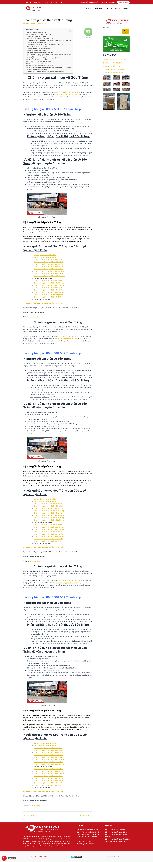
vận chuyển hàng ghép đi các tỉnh (66, 94)
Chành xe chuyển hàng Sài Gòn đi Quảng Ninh (49, 276)
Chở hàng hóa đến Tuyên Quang (114, 69)
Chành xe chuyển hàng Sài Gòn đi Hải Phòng (49, 273)
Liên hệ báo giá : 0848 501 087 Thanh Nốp (39, 48)
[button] (123, 2)
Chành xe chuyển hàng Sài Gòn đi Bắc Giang (49, 266)
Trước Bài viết (29, 815)
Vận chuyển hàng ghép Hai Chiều (45, 257)
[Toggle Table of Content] (69, 30)
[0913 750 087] (4, 858)
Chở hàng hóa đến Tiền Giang (113, 63)
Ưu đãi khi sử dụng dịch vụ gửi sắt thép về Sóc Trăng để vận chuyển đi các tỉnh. (50, 40)
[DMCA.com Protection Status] (76, 856)
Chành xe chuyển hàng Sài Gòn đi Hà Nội (48, 259)
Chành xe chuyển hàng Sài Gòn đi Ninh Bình (48, 290)
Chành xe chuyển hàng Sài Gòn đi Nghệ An (48, 295)
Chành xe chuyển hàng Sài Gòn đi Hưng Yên (49, 285)
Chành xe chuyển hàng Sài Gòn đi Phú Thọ (48, 280)
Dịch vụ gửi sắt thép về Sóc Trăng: (37, 42)
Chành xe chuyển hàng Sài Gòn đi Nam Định (49, 271)
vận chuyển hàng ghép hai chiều (69, 92)
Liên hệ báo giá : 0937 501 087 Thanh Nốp (39, 34)
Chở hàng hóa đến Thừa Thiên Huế (114, 60)
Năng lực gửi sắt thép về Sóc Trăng (37, 36)
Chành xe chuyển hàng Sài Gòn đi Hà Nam (48, 287)
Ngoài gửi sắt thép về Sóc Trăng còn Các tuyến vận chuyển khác (45, 44)
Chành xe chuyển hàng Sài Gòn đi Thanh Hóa (49, 292)
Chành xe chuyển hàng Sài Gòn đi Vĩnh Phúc (49, 283)
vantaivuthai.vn (34, 317)
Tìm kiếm (106, 28)
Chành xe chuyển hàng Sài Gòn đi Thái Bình (48, 262)
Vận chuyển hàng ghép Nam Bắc (45, 255)
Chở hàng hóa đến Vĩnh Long (113, 72)
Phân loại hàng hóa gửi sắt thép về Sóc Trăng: (40, 38)
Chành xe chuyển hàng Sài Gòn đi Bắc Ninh (48, 264)
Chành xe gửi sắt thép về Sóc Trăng (36, 32)
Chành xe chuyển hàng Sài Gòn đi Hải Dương (49, 269)
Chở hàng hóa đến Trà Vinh (112, 66)
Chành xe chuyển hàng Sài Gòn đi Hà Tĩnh (48, 297)
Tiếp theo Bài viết (85, 815)
